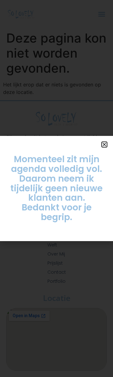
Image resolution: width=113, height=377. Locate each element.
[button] (104, 144)
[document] (56, 188)
